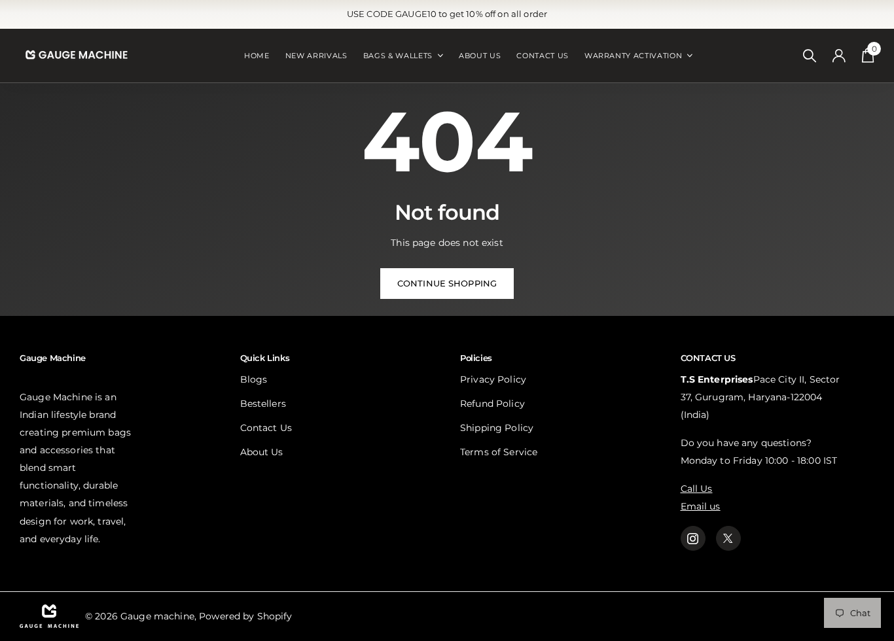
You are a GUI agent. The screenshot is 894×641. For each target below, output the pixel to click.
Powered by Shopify (246, 616)
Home (257, 55)
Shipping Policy (496, 428)
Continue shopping (447, 283)
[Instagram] (693, 538)
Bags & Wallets (398, 55)
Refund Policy (492, 403)
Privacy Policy (493, 379)
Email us (701, 506)
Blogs (254, 379)
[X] (728, 538)
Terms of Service (498, 452)
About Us (480, 55)
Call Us (697, 488)
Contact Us (542, 55)
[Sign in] (839, 56)
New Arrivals (316, 55)
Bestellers (263, 403)
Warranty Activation (633, 55)
